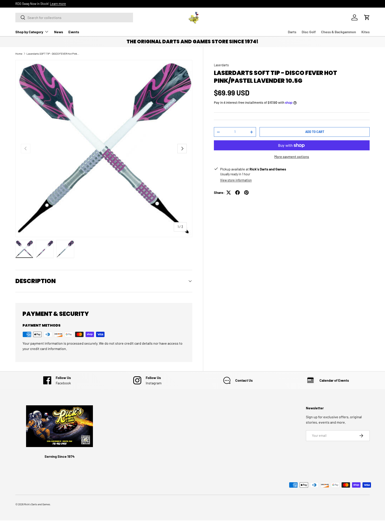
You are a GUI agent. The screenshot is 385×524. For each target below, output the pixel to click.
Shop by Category (29, 32)
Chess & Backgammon (338, 32)
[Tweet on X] (228, 192)
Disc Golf (309, 32)
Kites (365, 32)
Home (18, 53)
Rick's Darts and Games (37, 504)
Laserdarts (221, 65)
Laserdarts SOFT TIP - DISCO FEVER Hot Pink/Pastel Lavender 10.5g (53, 53)
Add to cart (314, 132)
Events (73, 32)
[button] (367, 17)
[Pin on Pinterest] (246, 192)
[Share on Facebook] (237, 192)
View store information (236, 180)
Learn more (58, 4)
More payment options (291, 156)
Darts (292, 32)
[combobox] (74, 17)
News (58, 32)
